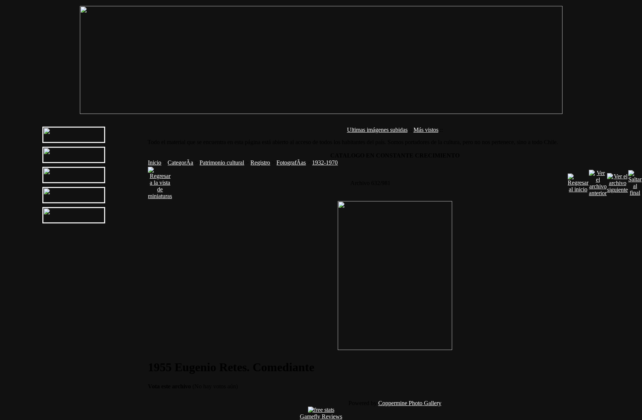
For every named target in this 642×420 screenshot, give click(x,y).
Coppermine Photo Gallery (409, 403)
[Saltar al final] (635, 181)
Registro (260, 162)
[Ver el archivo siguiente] (617, 181)
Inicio (154, 162)
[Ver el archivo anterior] (598, 181)
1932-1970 (325, 162)
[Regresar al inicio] (578, 181)
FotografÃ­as (291, 162)
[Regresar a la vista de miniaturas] (160, 181)
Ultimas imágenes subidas (377, 130)
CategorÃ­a (180, 162)
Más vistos (426, 130)
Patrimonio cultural (222, 162)
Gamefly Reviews (321, 416)
